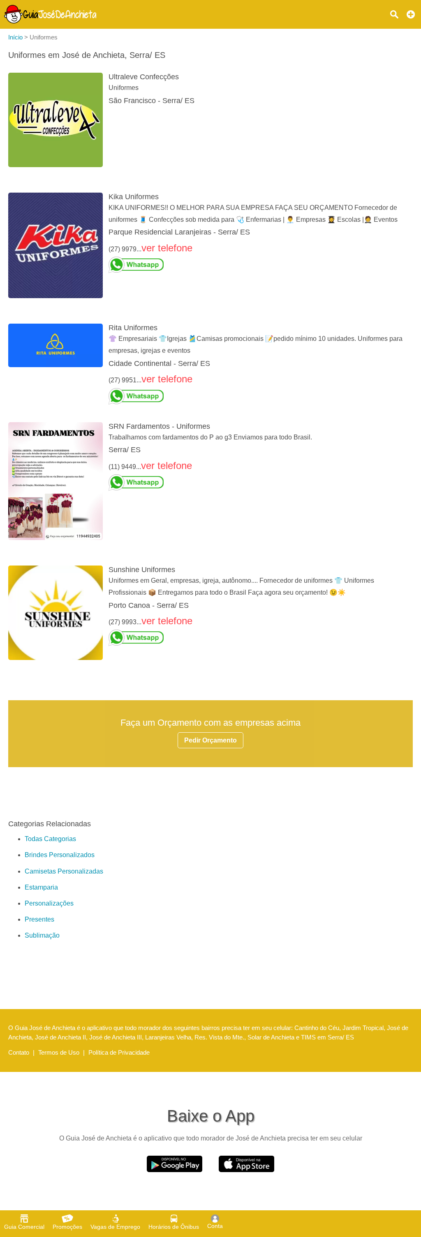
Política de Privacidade (119, 1052)
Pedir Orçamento (210, 740)
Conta (215, 1226)
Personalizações (49, 903)
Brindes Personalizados (60, 854)
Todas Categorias (50, 838)
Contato (18, 1052)
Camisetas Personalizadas (64, 871)
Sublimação (42, 935)
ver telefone (166, 247)
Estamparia (41, 887)
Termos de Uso (58, 1052)
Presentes (39, 919)
